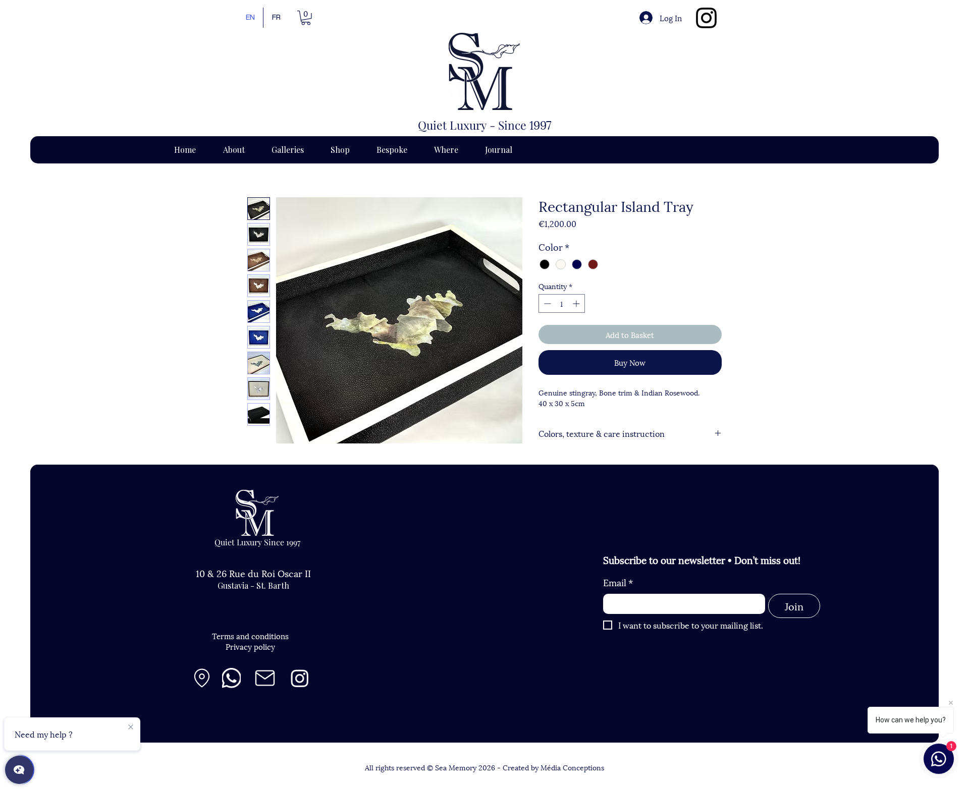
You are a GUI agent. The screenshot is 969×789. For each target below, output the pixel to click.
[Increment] (577, 303)
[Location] (202, 678)
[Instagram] (706, 18)
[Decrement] (546, 303)
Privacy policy (250, 646)
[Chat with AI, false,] (19, 770)
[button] (305, 18)
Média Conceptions (572, 767)
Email (618, 582)
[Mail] (265, 678)
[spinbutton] (562, 303)
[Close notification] (131, 727)
